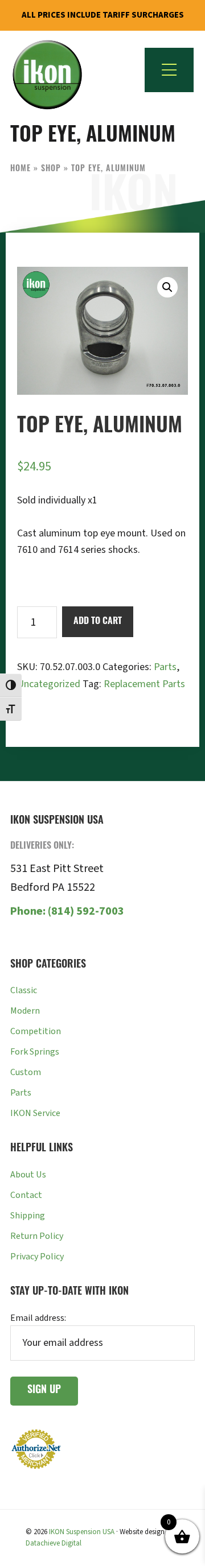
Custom (25, 1072)
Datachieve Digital (53, 1543)
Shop (51, 169)
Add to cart (97, 621)
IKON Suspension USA (81, 1532)
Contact (26, 1195)
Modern (25, 1011)
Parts (165, 667)
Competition (35, 1031)
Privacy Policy (37, 1256)
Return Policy (36, 1236)
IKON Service (35, 1113)
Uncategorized (48, 684)
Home (20, 169)
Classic (23, 990)
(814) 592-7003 (67, 911)
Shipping (27, 1215)
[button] (167, 287)
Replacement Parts (144, 684)
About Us (28, 1174)
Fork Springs (34, 1052)
